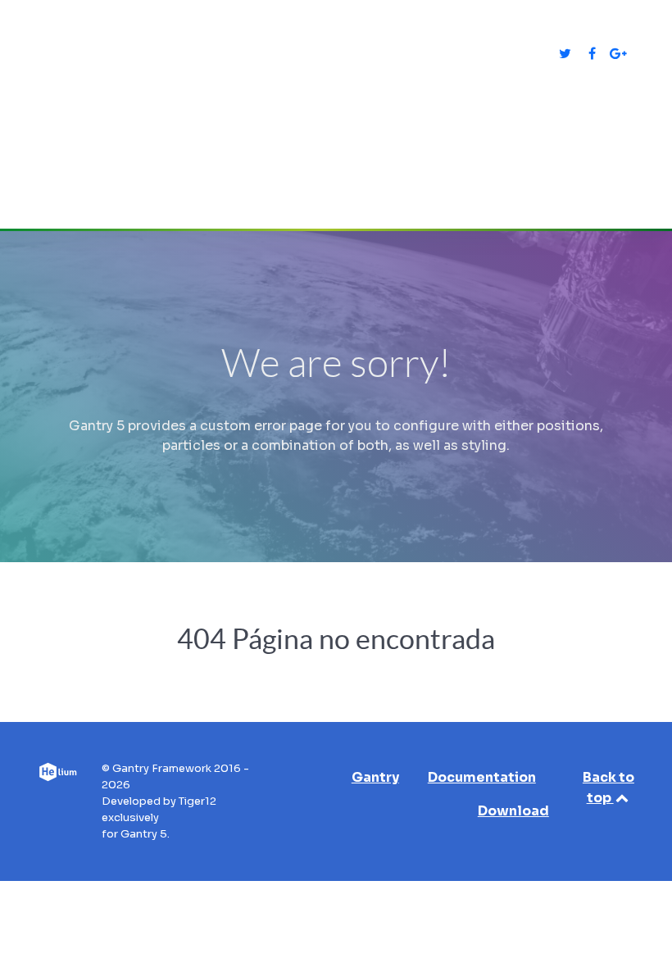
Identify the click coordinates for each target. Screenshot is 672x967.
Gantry (375, 777)
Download (513, 810)
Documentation (482, 777)
